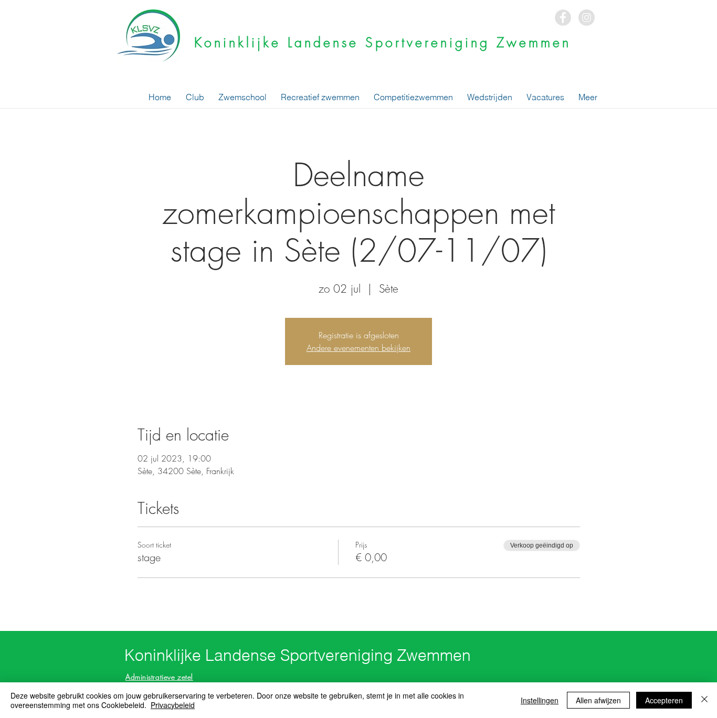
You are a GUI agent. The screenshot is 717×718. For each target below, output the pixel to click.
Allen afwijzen (598, 700)
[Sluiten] (704, 700)
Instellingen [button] (539, 700)
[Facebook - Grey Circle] (563, 17)
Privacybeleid (173, 705)
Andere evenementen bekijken (358, 347)
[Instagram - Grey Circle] (586, 17)
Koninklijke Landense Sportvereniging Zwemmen (382, 42)
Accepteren (664, 700)
